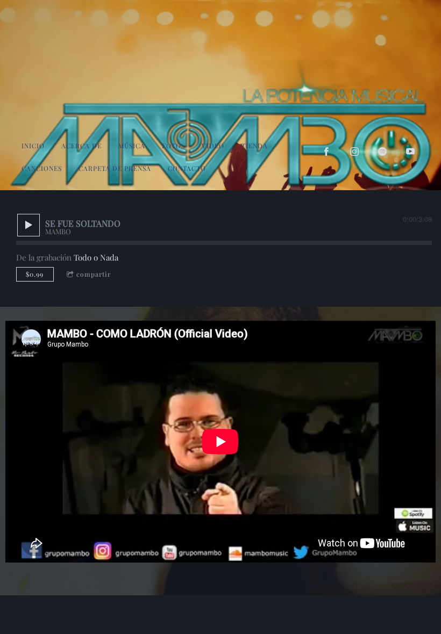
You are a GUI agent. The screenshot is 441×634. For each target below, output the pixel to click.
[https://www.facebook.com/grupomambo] (326, 151)
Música (131, 145)
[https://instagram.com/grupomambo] (354, 151)
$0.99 (35, 274)
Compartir (93, 274)
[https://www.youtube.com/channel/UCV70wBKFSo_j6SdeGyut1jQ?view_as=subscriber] (410, 151)
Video (213, 145)
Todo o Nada (96, 257)
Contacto (187, 168)
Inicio (33, 145)
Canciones (42, 168)
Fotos (173, 145)
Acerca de (81, 145)
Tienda (254, 145)
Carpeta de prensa (115, 168)
